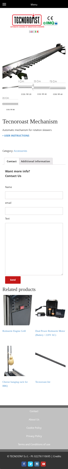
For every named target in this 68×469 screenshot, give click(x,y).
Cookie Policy (34, 427)
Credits (57, 456)
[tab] (11, 161)
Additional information (35, 161)
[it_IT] (36, 31)
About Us (34, 419)
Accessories (20, 150)
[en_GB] (31, 31)
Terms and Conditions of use (34, 444)
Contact (12, 161)
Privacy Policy (34, 436)
